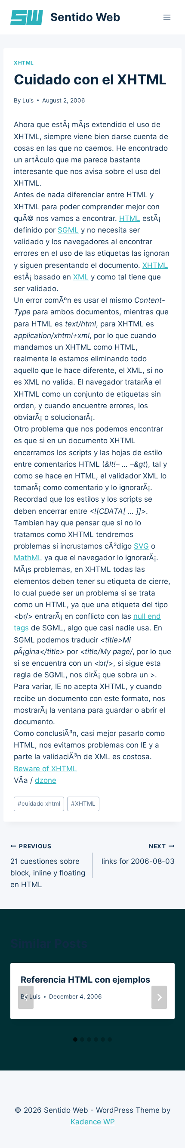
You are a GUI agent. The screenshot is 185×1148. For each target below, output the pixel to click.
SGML (68, 230)
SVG (141, 546)
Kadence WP (93, 1121)
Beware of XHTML (45, 768)
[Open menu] (167, 17)
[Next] (159, 997)
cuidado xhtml (39, 803)
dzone (45, 780)
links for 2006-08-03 (138, 854)
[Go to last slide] (26, 997)
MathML (28, 557)
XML (81, 277)
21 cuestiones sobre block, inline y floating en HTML (47, 866)
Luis (28, 100)
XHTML (24, 62)
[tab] (75, 1039)
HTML (129, 218)
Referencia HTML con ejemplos (85, 979)
